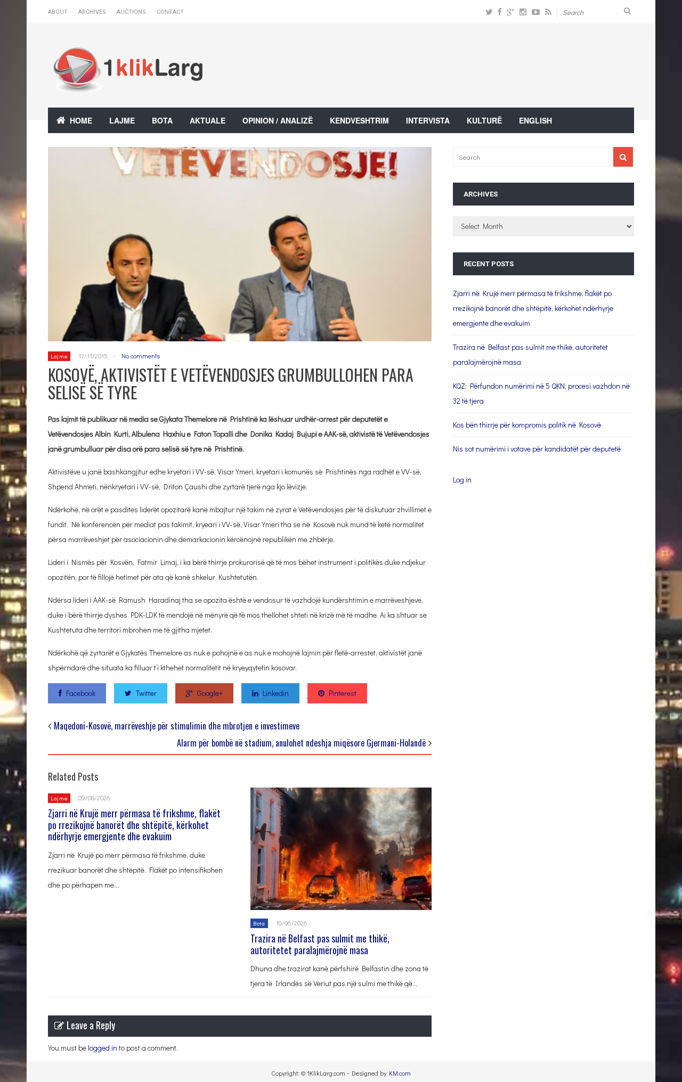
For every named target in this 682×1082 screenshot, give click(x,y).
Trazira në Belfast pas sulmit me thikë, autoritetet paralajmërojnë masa (319, 944)
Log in (462, 479)
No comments (140, 355)
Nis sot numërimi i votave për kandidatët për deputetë (537, 449)
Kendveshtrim (359, 120)
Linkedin (276, 693)
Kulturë (484, 120)
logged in (102, 1048)
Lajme (122, 120)
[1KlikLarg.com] (128, 85)
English (535, 120)
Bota (162, 120)
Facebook (80, 693)
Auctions (131, 12)
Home (81, 120)
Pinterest (342, 693)
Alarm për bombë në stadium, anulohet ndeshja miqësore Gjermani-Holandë (301, 742)
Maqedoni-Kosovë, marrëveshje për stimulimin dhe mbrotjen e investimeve (176, 725)
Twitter (146, 693)
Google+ (210, 693)
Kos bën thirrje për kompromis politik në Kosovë (527, 425)
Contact (170, 12)
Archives (92, 12)
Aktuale (207, 120)
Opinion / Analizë (277, 120)
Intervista (428, 120)
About (58, 12)
